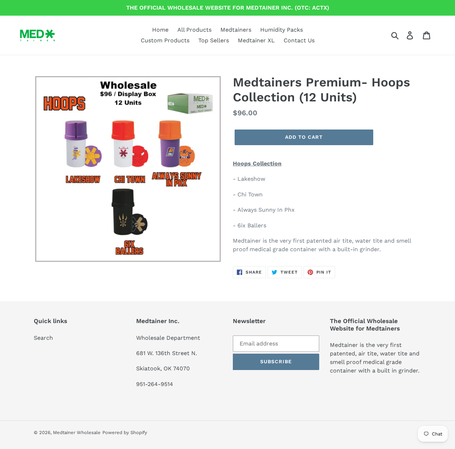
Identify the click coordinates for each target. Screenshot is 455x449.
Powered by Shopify (124, 432)
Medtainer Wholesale (77, 432)
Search (43, 337)
